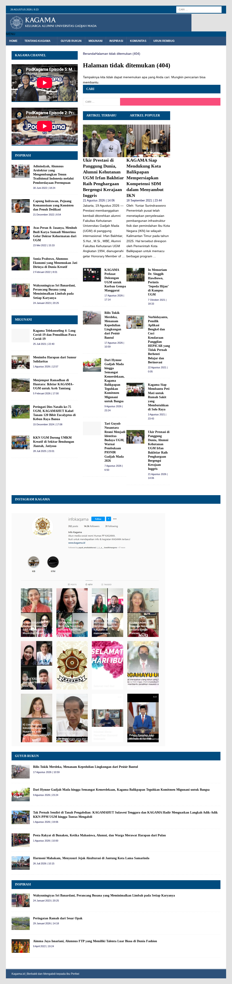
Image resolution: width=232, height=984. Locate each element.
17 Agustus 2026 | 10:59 (46, 772)
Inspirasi (116, 41)
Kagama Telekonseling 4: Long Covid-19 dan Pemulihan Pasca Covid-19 (54, 335)
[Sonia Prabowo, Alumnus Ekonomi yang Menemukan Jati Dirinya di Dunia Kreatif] (21, 263)
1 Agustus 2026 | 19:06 (45, 822)
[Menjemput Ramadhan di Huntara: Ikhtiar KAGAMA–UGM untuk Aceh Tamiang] (21, 385)
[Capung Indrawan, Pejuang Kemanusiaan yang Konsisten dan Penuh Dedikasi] (21, 206)
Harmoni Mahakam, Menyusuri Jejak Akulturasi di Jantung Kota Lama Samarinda (91, 858)
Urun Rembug (163, 41)
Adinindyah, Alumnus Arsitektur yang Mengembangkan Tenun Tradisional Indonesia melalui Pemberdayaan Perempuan (53, 174)
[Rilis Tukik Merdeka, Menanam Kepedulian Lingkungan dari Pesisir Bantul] (92, 317)
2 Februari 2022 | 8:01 (45, 272)
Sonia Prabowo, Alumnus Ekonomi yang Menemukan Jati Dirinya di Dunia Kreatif (55, 263)
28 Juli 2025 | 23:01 (43, 451)
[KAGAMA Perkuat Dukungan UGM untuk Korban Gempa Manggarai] (92, 274)
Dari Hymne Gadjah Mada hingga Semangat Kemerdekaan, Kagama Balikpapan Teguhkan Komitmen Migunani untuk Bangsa (114, 380)
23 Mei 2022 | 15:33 (44, 245)
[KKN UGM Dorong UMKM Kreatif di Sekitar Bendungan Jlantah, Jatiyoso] (21, 442)
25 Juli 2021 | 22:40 (43, 344)
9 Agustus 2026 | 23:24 (45, 795)
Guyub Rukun (71, 41)
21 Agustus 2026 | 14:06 (99, 200)
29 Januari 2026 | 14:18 (46, 923)
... (123, 256)
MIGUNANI (23, 319)
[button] (10, 34)
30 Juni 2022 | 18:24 (44, 188)
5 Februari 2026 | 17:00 (46, 393)
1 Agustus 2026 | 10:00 (45, 840)
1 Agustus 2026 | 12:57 (45, 366)
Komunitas (138, 41)
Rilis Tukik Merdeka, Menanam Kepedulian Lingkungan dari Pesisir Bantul (112, 325)
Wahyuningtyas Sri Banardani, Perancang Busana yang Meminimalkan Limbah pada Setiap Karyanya (104, 895)
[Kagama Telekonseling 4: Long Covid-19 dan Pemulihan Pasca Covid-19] (21, 335)
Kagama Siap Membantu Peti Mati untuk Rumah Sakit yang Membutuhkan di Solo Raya (158, 397)
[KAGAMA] (98, 29)
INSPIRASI (23, 155)
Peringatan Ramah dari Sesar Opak (57, 918)
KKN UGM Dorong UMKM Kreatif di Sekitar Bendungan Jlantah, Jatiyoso (53, 441)
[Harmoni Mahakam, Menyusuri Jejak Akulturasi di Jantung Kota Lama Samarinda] (21, 863)
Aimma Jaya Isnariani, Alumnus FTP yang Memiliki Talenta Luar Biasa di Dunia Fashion (95, 941)
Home (13, 41)
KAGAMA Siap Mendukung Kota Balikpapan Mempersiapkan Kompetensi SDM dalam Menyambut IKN (145, 178)
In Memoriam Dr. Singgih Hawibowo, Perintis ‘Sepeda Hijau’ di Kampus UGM (158, 282)
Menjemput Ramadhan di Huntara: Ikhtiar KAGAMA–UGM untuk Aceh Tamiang (53, 384)
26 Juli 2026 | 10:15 (43, 863)
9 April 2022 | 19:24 (43, 946)
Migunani (95, 41)
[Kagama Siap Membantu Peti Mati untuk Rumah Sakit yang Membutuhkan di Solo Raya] (135, 389)
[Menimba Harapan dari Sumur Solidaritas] (21, 362)
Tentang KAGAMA (37, 41)
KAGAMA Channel (30, 55)
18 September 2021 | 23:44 (144, 200)
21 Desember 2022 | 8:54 (47, 214)
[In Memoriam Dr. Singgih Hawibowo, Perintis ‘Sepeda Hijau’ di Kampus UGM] (135, 274)
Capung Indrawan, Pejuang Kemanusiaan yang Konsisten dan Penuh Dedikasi (53, 205)
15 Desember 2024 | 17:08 (47, 424)
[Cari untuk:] (199, 9)
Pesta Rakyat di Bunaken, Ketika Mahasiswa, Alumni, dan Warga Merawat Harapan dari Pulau (99, 835)
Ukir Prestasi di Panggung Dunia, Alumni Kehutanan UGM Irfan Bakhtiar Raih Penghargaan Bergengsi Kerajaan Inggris (103, 178)
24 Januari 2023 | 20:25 (46, 303)
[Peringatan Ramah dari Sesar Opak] (21, 923)
